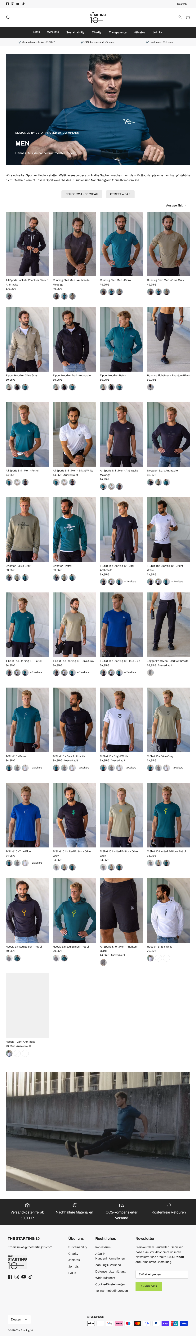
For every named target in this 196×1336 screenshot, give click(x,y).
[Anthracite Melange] (103, 291)
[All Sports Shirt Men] (27, 434)
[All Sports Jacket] (27, 244)
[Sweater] (168, 434)
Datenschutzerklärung (110, 1271)
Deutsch (182, 4)
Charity (96, 32)
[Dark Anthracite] (64, 387)
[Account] (179, 17)
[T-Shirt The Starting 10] (121, 529)
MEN (36, 32)
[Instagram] (12, 3)
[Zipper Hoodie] (27, 339)
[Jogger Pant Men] (168, 624)
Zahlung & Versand (108, 1265)
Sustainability (75, 32)
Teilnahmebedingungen (111, 1290)
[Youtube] (17, 3)
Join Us (158, 32)
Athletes (139, 32)
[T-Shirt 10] (27, 720)
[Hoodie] (168, 910)
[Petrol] (111, 291)
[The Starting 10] (98, 17)
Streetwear (120, 194)
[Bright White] (64, 482)
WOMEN (53, 32)
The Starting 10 (24, 1330)
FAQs (72, 1273)
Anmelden (148, 1286)
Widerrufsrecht (105, 1277)
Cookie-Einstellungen (110, 1284)
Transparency (118, 32)
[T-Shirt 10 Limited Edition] (74, 815)
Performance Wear (81, 194)
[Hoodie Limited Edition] (27, 910)
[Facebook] (7, 3)
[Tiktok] (23, 3)
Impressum (103, 1247)
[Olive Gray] (119, 291)
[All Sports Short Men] (121, 910)
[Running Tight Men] (168, 339)
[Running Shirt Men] (74, 244)
